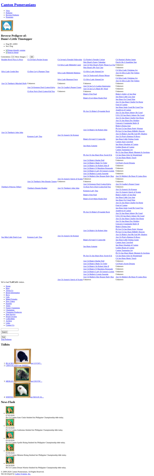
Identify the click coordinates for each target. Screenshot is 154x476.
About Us (9, 291)
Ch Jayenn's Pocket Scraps (37, 60)
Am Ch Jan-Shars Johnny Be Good (129, 113)
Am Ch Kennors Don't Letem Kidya (41, 87)
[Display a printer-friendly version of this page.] (15, 50)
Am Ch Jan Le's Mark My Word (95, 89)
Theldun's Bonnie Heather (37, 188)
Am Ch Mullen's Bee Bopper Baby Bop (98, 176)
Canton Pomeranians (18, 5)
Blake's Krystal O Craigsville (94, 139)
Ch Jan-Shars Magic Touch (126, 158)
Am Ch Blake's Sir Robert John (95, 130)
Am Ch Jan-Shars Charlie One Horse (130, 118)
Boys (8, 295)
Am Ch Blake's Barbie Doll (93, 160)
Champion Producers (14, 312)
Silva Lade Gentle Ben (10, 71)
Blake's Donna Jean (123, 126)
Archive (9, 321)
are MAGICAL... (25, 397)
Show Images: (20, 57)
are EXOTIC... (24, 381)
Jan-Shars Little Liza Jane (125, 97)
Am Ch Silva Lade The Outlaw (128, 73)
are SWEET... (18, 365)
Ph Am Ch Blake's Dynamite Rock (96, 111)
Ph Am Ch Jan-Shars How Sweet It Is (97, 155)
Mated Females (11, 299)
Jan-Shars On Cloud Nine (125, 99)
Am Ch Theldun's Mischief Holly (14, 83)
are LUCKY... (24, 363)
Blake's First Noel (90, 94)
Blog (8, 288)
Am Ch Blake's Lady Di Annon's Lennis (98, 171)
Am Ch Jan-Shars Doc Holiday (127, 121)
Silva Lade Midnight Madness (69, 73)
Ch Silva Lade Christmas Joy (127, 70)
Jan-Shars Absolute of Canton (127, 144)
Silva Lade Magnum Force (68, 79)
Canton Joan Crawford (124, 142)
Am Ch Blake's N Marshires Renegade (98, 168)
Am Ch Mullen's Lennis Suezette (95, 174)
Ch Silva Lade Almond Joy (93, 71)
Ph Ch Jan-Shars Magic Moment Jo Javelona (133, 152)
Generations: (6, 57)
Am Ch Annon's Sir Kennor (68, 135)
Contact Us (10, 325)
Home (8, 286)
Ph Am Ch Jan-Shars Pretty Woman (129, 128)
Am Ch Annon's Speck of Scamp (70, 179)
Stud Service (10, 314)
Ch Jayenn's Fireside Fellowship (70, 60)
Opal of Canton (121, 105)
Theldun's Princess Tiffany (11, 187)
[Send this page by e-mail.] (12, 52)
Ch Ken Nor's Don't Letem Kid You (41, 91)
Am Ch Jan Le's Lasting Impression (96, 86)
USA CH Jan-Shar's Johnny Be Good (130, 115)
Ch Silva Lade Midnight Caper (69, 65)
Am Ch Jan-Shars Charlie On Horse (129, 102)
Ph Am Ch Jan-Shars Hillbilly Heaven (130, 131)
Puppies (9, 304)
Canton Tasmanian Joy (124, 150)
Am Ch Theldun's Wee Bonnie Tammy (42, 181)
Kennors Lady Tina (34, 136)
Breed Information (13, 293)
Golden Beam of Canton (125, 147)
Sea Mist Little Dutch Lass (11, 237)
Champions (10, 310)
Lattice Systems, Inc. (23, 474)
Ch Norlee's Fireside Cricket (94, 60)
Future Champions (13, 308)
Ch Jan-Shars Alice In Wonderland (129, 155)
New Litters (10, 301)
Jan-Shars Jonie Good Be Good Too (129, 107)
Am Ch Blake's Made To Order (95, 163)
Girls (8, 297)
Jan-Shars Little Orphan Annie (127, 139)
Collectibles (10, 319)
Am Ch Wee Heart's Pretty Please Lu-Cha (99, 65)
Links (8, 323)
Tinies (8, 306)
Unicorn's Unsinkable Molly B (127, 123)
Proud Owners (11, 317)
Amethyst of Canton (123, 110)
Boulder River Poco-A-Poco (12, 60)
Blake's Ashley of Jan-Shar (126, 94)
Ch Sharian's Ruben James (126, 60)
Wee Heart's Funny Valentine (94, 62)
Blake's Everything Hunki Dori (95, 98)
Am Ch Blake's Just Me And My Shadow (131, 134)
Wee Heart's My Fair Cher (93, 68)
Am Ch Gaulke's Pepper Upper (69, 87)
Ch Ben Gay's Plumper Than (38, 71)
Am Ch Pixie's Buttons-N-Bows (128, 136)
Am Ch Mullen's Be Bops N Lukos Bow (131, 176)
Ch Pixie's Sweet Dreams (125, 163)
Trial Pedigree (6, 339)
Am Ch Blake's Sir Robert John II (96, 166)
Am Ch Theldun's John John (12, 132)
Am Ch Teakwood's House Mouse (96, 75)
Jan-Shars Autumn (90, 146)
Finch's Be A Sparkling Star (126, 62)
